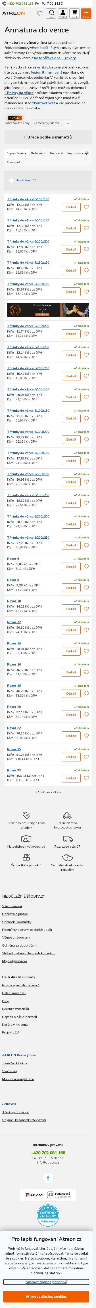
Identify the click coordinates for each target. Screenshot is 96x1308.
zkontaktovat (43, 103)
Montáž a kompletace (18, 1079)
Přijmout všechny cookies (46, 1296)
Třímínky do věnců (15, 1112)
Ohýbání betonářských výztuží (24, 1120)
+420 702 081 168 (48, 1153)
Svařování (9, 1071)
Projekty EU (10, 1032)
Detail (71, 207)
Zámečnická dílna (14, 1063)
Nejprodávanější (78, 153)
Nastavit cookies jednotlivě (46, 1282)
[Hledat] (51, 13)
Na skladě (26, 180)
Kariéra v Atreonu (15, 1024)
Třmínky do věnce (19, 92)
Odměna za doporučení (19, 945)
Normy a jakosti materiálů (21, 985)
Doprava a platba (15, 914)
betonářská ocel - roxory (54, 58)
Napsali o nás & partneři (19, 1017)
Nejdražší (56, 153)
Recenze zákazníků (15, 1009)
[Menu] (86, 13)
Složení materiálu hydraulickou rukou (28, 953)
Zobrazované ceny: (17, 123)
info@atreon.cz (48, 1162)
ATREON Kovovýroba (19, 1055)
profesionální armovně (43, 72)
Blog (5, 1001)
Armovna (9, 1103)
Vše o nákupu (12, 906)
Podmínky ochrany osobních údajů (27, 929)
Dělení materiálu (14, 993)
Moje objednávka (14, 961)
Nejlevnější (38, 153)
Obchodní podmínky (16, 922)
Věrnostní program (16, 937)
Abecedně (14, 162)
